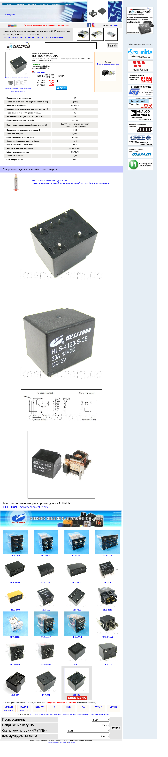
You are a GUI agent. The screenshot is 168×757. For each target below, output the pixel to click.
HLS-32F (107, 583)
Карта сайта (56, 4)
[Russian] (12, 25)
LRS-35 (6, 37)
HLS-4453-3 (46, 637)
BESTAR (24, 707)
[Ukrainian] (15, 25)
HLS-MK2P (15, 664)
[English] (9, 25)
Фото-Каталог (32, 4)
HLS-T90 (15, 695)
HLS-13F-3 (76, 555)
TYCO (82, 707)
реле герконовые (65, 714)
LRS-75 (22, 37)
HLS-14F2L (46, 583)
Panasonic (8, 710)
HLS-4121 (107, 610)
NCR (68, 707)
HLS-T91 (46, 695)
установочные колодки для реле (43, 714)
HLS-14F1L (15, 583)
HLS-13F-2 (46, 555)
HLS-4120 (77, 610)
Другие (113, 707)
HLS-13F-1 (15, 555)
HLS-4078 (15, 610)
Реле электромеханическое (108, 64)
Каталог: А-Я (44, 4)
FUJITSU (24, 710)
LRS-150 (40, 37)
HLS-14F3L (77, 583)
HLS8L (76, 695)
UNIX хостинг (62, 742)
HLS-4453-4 (77, 637)
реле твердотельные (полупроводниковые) (90, 714)
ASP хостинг (71, 742)
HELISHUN (39, 707)
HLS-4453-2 (15, 637)
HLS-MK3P (46, 664)
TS (54, 707)
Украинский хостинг (53, 742)
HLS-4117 (46, 610)
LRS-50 (14, 37)
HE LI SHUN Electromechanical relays (25, 507)
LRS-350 (58, 37)
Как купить (68, 4)
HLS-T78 (108, 664)
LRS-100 (30, 37)
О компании (20, 4)
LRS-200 (49, 37)
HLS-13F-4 (107, 555)
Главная (8, 4)
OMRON (9, 707)
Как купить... (11, 15)
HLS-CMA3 (107, 637)
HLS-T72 (77, 664)
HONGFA (98, 707)
